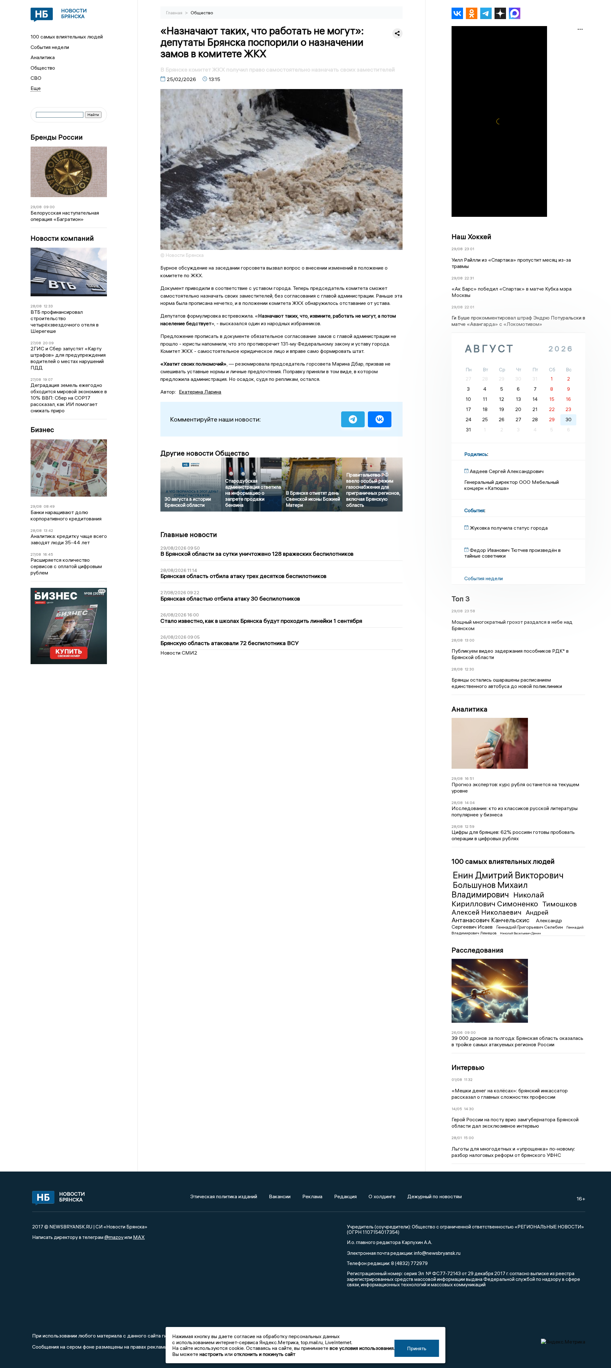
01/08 (457, 1079)
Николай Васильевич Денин (520, 933)
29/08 (36, 206)
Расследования (477, 949)
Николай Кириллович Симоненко (498, 899)
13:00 (469, 640)
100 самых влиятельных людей (67, 36)
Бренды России (57, 137)
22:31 (469, 278)
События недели (50, 47)
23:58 (470, 610)
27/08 (36, 342)
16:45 (48, 554)
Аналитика (43, 57)
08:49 (49, 506)
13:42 (48, 530)
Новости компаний (62, 238)
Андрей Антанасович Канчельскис (500, 916)
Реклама (312, 1196)
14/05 (457, 1108)
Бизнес (42, 430)
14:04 (470, 802)
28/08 (36, 306)
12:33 (48, 306)
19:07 (48, 379)
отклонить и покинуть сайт (264, 1354)
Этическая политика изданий (223, 1196)
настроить (211, 1354)
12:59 (469, 826)
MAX (139, 1237)
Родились (475, 454)
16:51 (469, 778)
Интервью (468, 1067)
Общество (43, 68)
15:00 (469, 1137)
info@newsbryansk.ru (437, 1253)
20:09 (48, 342)
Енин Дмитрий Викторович (508, 875)
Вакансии (280, 1196)
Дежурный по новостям (434, 1196)
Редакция (345, 1196)
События (474, 510)
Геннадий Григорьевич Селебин (530, 927)
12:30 (469, 669)
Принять (416, 1348)
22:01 (469, 307)
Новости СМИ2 (178, 653)
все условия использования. (362, 1348)
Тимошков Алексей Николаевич (514, 908)
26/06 (457, 1032)
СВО (36, 78)
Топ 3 (461, 598)
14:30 (469, 1108)
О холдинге (382, 1196)
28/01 (457, 1137)
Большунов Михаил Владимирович (490, 890)
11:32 (468, 1079)
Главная (174, 13)
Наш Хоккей (471, 236)
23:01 (469, 248)
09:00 (49, 206)
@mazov (113, 1237)
